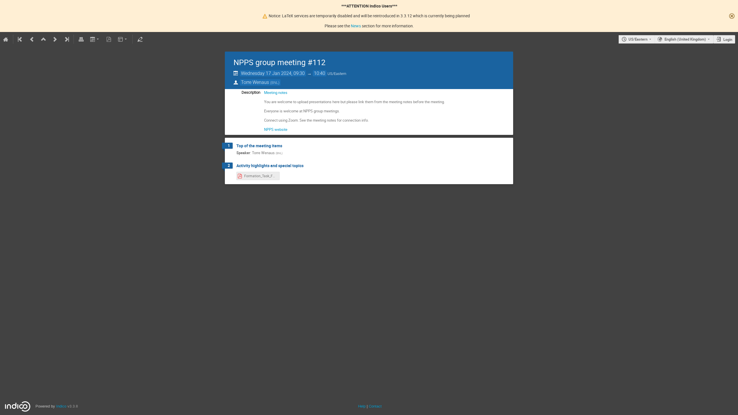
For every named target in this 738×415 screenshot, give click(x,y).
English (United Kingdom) (685, 39)
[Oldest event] (20, 39)
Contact (375, 406)
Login (727, 39)
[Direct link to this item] (286, 146)
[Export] (95, 39)
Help (362, 406)
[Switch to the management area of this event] (140, 39)
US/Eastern (637, 39)
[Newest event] (66, 39)
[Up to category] (43, 39)
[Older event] (32, 39)
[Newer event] (55, 39)
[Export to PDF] (109, 39)
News (356, 26)
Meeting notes (275, 92)
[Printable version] (81, 39)
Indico (61, 406)
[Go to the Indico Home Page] (6, 39)
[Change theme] (123, 39)
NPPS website (275, 129)
